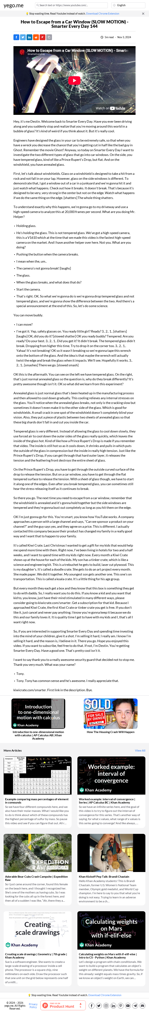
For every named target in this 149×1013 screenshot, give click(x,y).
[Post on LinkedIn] (29, 37)
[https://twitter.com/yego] (99, 1006)
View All (140, 750)
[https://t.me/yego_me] (135, 1006)
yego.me (14, 5)
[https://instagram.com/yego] (106, 1006)
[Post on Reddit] (36, 37)
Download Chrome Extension (102, 13)
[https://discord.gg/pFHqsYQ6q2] (142, 1006)
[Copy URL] (49, 37)
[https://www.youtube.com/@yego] (128, 1006)
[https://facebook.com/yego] (91, 1006)
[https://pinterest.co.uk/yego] (121, 1006)
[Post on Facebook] (16, 37)
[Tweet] (23, 37)
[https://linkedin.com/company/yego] (113, 1006)
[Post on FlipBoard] (42, 37)
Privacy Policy (33, 1006)
